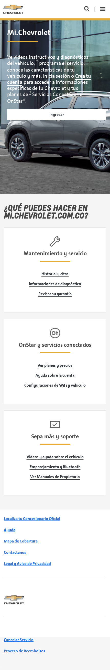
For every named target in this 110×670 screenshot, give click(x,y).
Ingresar (56, 114)
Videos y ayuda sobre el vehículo (55, 456)
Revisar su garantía (55, 293)
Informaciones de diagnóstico (55, 283)
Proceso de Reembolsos (24, 651)
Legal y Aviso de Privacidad (27, 563)
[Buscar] (87, 9)
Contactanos (15, 552)
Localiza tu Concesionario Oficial (32, 518)
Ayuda (9, 530)
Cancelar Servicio (19, 639)
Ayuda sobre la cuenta (55, 375)
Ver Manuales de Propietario (55, 476)
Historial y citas (55, 273)
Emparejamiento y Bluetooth (55, 466)
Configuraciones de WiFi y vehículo (55, 385)
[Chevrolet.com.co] (14, 599)
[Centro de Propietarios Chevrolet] (13, 9)
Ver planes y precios (55, 365)
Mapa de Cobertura (21, 541)
